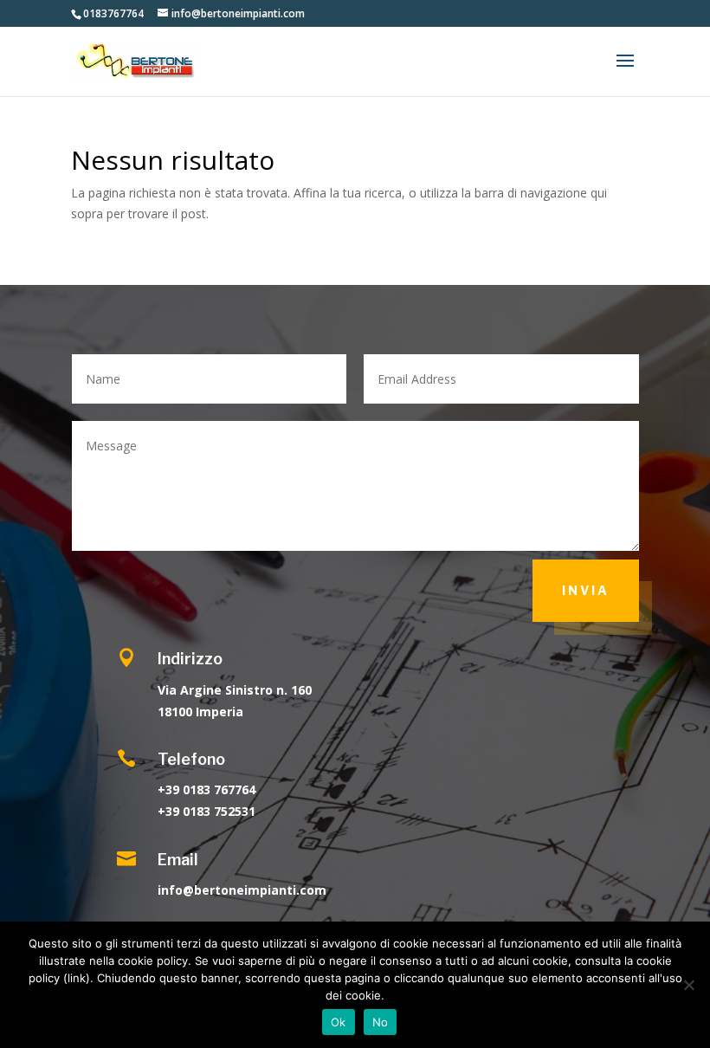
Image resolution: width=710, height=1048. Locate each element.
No (380, 1022)
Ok (338, 1022)
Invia (586, 590)
